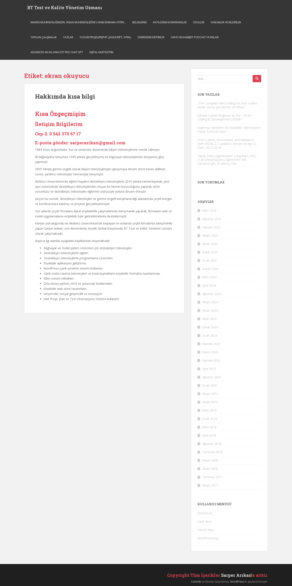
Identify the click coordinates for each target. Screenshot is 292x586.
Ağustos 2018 (211, 444)
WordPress (237, 581)
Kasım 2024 (210, 269)
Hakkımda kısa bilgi (65, 96)
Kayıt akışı (204, 521)
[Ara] (257, 78)
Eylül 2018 (209, 435)
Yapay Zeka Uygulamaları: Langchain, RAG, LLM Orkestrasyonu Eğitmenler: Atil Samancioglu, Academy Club (227, 160)
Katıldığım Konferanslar (170, 22)
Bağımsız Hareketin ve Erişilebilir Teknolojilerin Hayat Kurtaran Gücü (229, 129)
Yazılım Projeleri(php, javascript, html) (105, 37)
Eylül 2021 (209, 369)
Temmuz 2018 (212, 452)
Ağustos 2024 (211, 294)
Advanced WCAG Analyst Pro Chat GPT (57, 52)
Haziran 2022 (211, 360)
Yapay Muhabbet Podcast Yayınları (195, 37)
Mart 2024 (209, 319)
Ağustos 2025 (211, 219)
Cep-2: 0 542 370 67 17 (58, 133)
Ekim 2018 (209, 427)
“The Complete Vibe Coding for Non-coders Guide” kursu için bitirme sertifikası (228, 105)
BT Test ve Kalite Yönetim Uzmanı (64, 7)
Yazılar (68, 37)
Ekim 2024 (209, 277)
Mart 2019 (209, 410)
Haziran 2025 (211, 227)
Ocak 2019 (209, 419)
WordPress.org (208, 538)
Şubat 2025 (210, 252)
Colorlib (196, 581)
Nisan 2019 (210, 402)
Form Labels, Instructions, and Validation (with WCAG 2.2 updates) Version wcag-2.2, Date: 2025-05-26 (227, 143)
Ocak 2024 (209, 335)
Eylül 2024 (209, 285)
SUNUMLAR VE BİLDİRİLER (226, 22)
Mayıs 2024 (210, 302)
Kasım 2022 (210, 352)
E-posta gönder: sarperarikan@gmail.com (80, 142)
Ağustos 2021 (211, 377)
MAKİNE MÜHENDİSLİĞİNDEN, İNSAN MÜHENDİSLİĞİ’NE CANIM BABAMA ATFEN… (78, 22)
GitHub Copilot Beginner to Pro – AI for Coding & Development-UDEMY (225, 117)
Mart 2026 (209, 210)
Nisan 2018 (210, 469)
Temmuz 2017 (212, 477)
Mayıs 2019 (210, 394)
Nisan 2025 (210, 244)
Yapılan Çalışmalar (44, 37)
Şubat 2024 (210, 327)
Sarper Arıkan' (236, 575)
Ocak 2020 (209, 385)
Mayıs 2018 (210, 460)
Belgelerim (139, 22)
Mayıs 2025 (210, 235)
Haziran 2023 (211, 344)
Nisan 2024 (210, 310)
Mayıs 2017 (210, 485)
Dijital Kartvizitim (101, 52)
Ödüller (198, 22)
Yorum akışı (206, 530)
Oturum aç (205, 513)
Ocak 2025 (209, 260)
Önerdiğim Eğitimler (150, 37)
